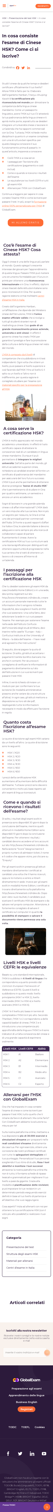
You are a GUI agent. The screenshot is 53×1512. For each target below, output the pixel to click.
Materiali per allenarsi (19, 1260)
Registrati (27, 1409)
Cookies (40, 1427)
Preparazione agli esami (27, 1388)
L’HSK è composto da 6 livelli (17, 354)
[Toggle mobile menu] (5, 6)
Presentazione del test (20, 1247)
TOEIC (12, 1427)
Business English (26, 1402)
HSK (4, 18)
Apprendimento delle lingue (26, 1395)
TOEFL (25, 1427)
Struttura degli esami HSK (22, 1254)
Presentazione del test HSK (22, 18)
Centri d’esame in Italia (20, 1267)
